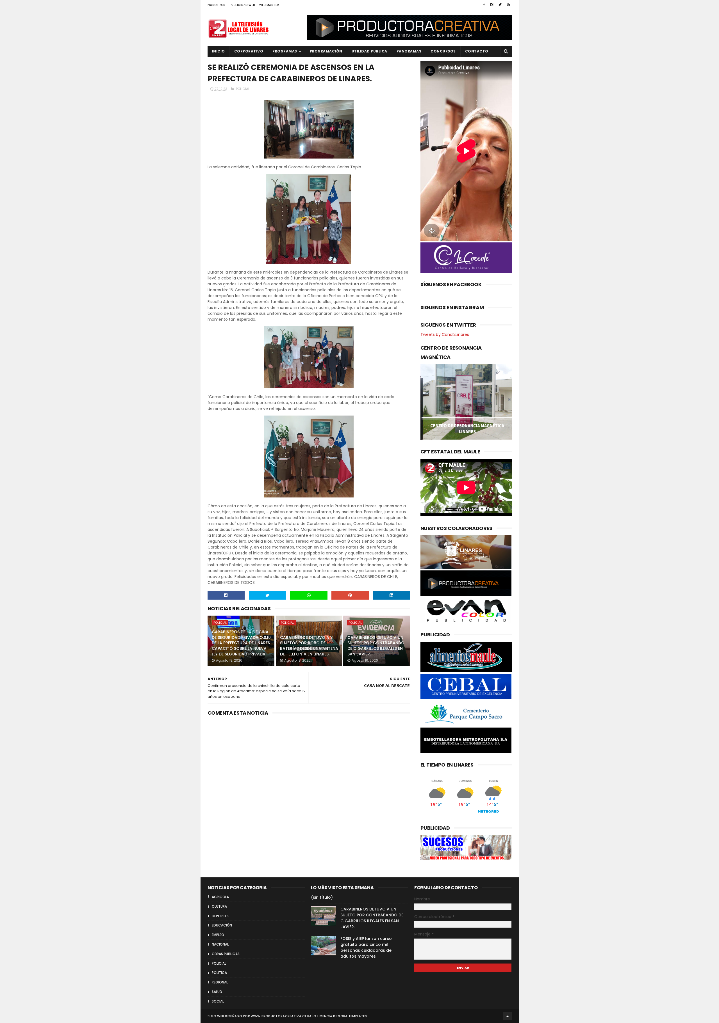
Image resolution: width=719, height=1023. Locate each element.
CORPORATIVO (248, 51)
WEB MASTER (269, 5)
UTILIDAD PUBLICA (369, 51)
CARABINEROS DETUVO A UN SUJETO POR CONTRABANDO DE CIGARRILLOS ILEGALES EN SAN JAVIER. (375, 646)
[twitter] (500, 4)
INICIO (218, 51)
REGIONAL (220, 982)
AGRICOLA (220, 896)
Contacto (476, 51)
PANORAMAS (409, 51)
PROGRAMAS (284, 51)
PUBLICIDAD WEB (242, 5)
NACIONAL (220, 944)
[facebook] (484, 4)
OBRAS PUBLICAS (226, 953)
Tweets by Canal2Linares (444, 334)
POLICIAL (243, 88)
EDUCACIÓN (222, 925)
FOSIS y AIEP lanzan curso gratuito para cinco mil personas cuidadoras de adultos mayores (366, 947)
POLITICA (219, 972)
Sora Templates (352, 1016)
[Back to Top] (507, 1016)
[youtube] (508, 4)
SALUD (217, 991)
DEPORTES (220, 916)
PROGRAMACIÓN (326, 51)
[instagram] (491, 4)
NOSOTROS (217, 5)
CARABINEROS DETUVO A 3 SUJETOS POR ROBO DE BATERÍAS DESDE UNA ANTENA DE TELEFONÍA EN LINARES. (309, 646)
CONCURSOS (443, 51)
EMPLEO (218, 934)
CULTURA (219, 906)
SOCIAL (218, 1001)
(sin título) (322, 897)
